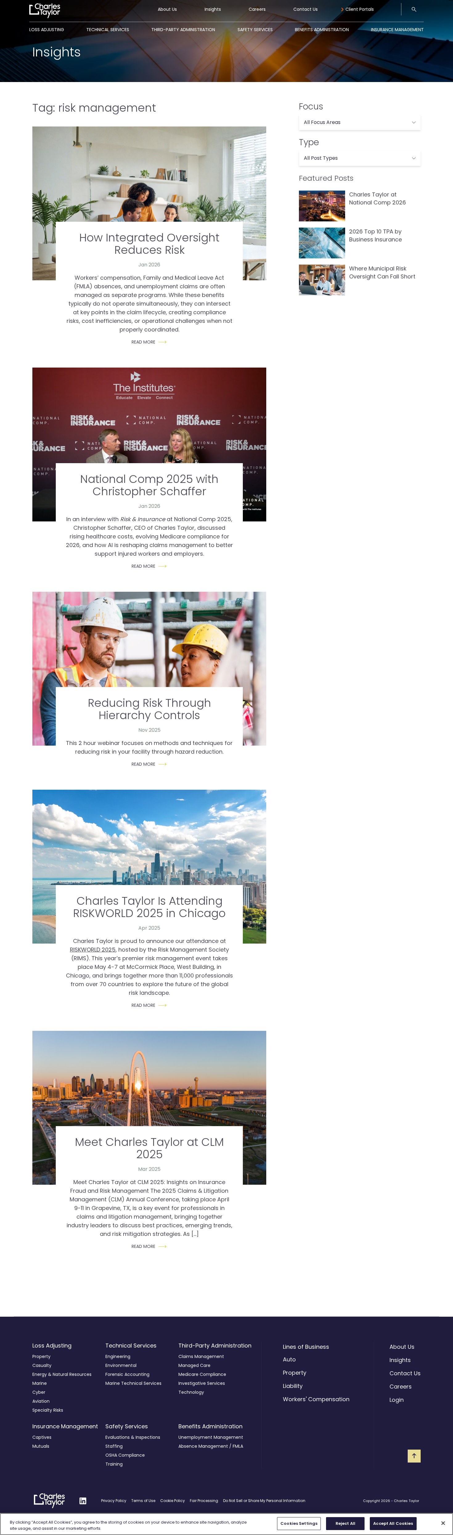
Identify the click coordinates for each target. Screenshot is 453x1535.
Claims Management (201, 1356)
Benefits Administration (322, 30)
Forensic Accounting (127, 1374)
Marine (39, 1383)
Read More (143, 342)
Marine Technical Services (133, 1383)
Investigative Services (201, 1383)
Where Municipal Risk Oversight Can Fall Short (382, 272)
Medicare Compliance (202, 1374)
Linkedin (83, 1496)
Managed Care (194, 1365)
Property (41, 1356)
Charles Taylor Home (43, 1500)
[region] (226, 1524)
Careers (257, 9)
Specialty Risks (47, 1410)
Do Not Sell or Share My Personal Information (264, 1500)
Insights (213, 9)
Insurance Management (397, 30)
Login (397, 1400)
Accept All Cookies (393, 1523)
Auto (289, 1359)
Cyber (38, 1392)
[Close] (443, 1523)
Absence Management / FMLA (210, 1446)
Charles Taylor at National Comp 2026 (377, 198)
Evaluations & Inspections (132, 1437)
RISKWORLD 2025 (93, 949)
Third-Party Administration (183, 30)
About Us (167, 9)
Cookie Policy (172, 1500)
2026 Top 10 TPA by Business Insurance (375, 235)
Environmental (121, 1365)
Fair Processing (204, 1500)
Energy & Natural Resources (62, 1374)
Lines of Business (306, 1347)
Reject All (345, 1523)
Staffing (114, 1446)
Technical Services (107, 30)
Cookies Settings (298, 1523)
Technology (191, 1392)
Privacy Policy (113, 1500)
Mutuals (40, 1446)
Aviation (41, 1401)
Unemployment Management (210, 1437)
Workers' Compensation (316, 1399)
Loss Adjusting (46, 30)
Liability (293, 1386)
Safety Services (255, 30)
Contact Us (305, 9)
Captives (41, 1437)
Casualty (41, 1365)
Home (35, 6)
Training (114, 1464)
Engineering (117, 1356)
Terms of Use (143, 1500)
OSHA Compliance (125, 1455)
